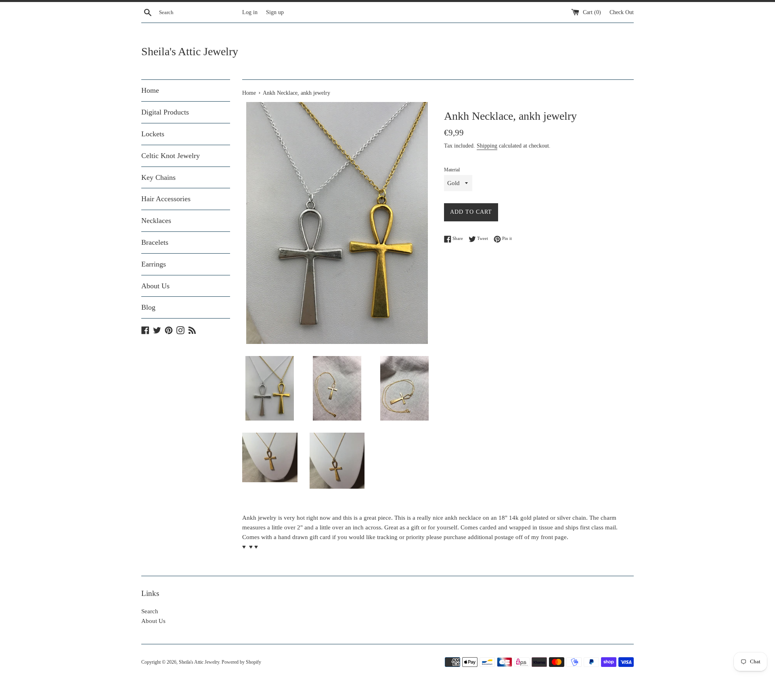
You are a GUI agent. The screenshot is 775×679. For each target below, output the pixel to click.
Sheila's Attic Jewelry (189, 51)
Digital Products (165, 112)
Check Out (622, 12)
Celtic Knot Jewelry (170, 156)
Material (452, 170)
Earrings (153, 264)
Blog (148, 307)
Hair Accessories (166, 199)
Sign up (275, 12)
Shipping (487, 146)
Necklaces (156, 221)
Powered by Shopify (241, 662)
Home (150, 90)
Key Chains (158, 177)
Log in (250, 12)
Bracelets (154, 242)
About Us (155, 286)
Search (149, 611)
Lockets (152, 134)
